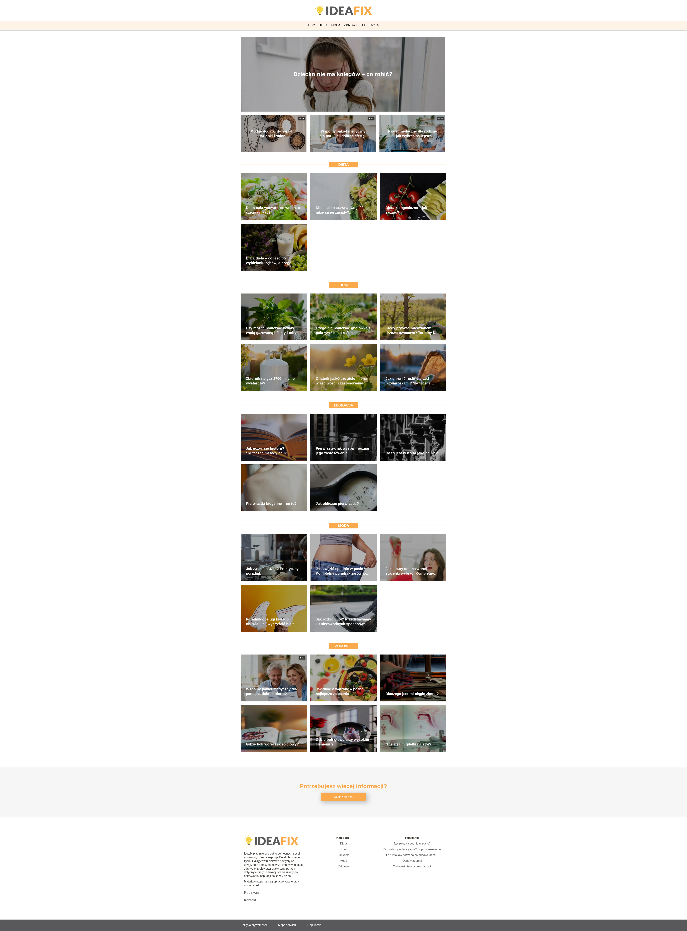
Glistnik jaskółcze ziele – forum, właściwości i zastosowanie (343, 381)
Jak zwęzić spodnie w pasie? (412, 843)
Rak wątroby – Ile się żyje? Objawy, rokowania (412, 849)
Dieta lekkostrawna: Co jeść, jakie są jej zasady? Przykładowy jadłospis (340, 210)
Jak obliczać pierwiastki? (337, 504)
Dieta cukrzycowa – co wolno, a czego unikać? (273, 210)
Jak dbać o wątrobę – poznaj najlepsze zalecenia (340, 691)
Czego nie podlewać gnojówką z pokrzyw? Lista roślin (343, 330)
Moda (335, 25)
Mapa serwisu (287, 925)
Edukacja (370, 25)
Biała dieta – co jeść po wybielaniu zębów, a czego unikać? (268, 260)
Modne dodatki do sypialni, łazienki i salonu (273, 133)
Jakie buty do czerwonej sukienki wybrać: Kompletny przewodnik (410, 571)
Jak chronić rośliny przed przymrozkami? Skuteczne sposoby (408, 381)
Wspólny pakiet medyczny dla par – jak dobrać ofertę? (343, 133)
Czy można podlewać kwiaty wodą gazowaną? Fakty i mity (271, 330)
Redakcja (251, 892)
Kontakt (250, 900)
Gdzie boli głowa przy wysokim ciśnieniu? (342, 742)
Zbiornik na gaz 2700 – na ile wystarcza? (270, 381)
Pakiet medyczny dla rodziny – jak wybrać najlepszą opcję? (412, 133)
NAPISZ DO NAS (343, 797)
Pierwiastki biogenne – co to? (271, 504)
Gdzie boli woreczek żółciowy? (272, 744)
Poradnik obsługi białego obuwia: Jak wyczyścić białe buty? (270, 621)
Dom (311, 25)
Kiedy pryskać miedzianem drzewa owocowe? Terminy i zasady (410, 330)
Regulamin (314, 925)
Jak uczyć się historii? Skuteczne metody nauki (267, 450)
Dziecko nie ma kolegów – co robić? (343, 74)
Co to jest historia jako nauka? (412, 453)
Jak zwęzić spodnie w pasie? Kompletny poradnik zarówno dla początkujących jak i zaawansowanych (341, 571)
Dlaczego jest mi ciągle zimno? (412, 694)
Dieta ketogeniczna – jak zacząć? (406, 210)
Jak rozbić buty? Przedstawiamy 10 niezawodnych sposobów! (343, 621)
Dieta (323, 25)
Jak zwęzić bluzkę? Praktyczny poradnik (272, 571)
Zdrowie (351, 25)
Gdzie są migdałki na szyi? (408, 744)
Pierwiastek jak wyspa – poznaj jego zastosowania (342, 450)
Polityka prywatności (254, 925)
